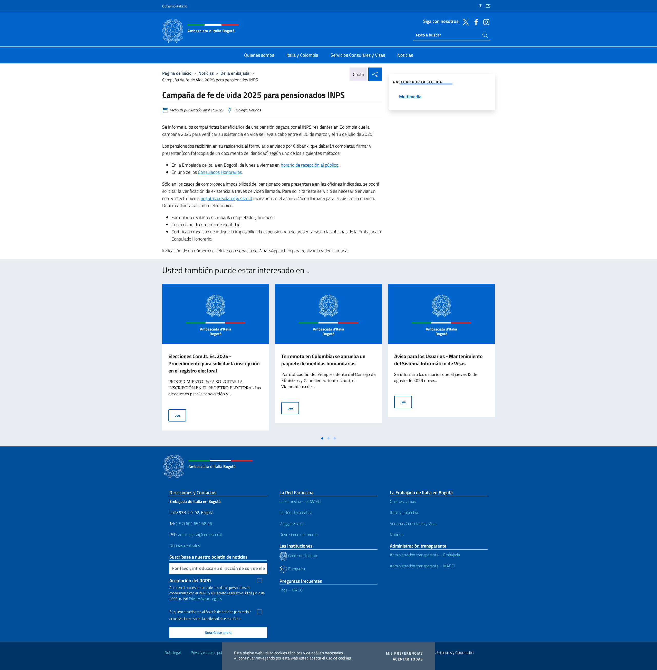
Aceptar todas (408, 659)
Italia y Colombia (404, 512)
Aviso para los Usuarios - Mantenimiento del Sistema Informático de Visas (438, 359)
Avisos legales (211, 598)
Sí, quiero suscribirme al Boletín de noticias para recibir (210, 612)
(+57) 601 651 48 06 (194, 523)
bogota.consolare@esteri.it (226, 198)
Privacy (194, 598)
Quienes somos (403, 501)
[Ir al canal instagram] (485, 21)
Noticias (206, 73)
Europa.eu (296, 569)
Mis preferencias (404, 653)
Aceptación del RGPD (190, 580)
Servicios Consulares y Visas (413, 523)
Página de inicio (176, 73)
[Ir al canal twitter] (464, 21)
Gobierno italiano (174, 6)
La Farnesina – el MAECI (300, 501)
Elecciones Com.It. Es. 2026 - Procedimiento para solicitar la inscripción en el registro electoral (214, 363)
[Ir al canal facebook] (475, 21)
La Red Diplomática (295, 512)
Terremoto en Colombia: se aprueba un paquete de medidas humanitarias (323, 359)
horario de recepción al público (309, 164)
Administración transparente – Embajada (425, 555)
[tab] (322, 438)
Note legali (173, 652)
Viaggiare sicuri (291, 523)
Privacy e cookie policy (208, 652)
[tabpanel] (215, 359)
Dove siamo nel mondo (298, 534)
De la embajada (234, 73)
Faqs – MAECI (291, 590)
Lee (180, 415)
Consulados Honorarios (220, 172)
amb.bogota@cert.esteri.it (200, 534)
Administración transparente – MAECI (422, 566)
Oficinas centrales (184, 545)
